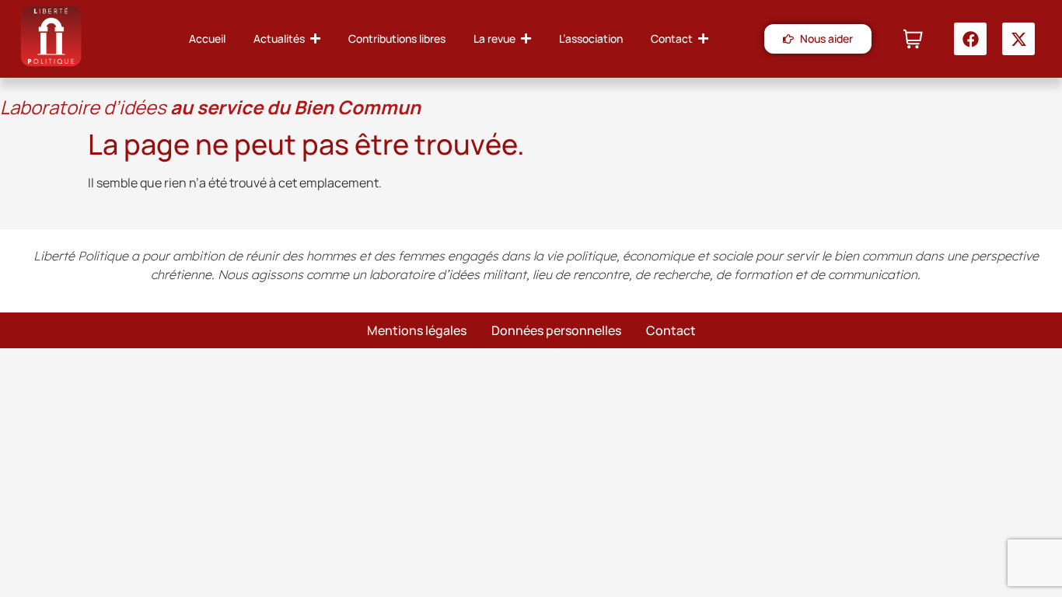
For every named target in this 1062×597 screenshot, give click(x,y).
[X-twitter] (1018, 39)
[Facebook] (970, 39)
